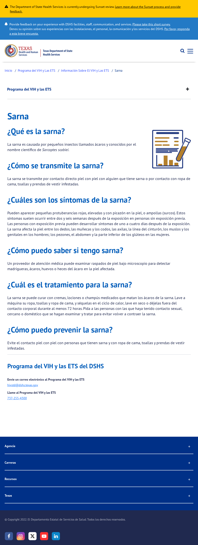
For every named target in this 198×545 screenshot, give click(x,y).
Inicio (8, 70)
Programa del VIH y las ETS (29, 89)
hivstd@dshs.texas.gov (22, 385)
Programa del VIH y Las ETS (36, 70)
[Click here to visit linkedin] (55, 536)
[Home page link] (38, 50)
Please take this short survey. (151, 24)
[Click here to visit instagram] (20, 536)
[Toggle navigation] (189, 51)
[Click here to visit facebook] (8, 536)
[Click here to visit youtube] (44, 536)
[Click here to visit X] (32, 536)
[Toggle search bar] (181, 51)
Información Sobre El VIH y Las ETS (85, 70)
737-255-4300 (17, 398)
